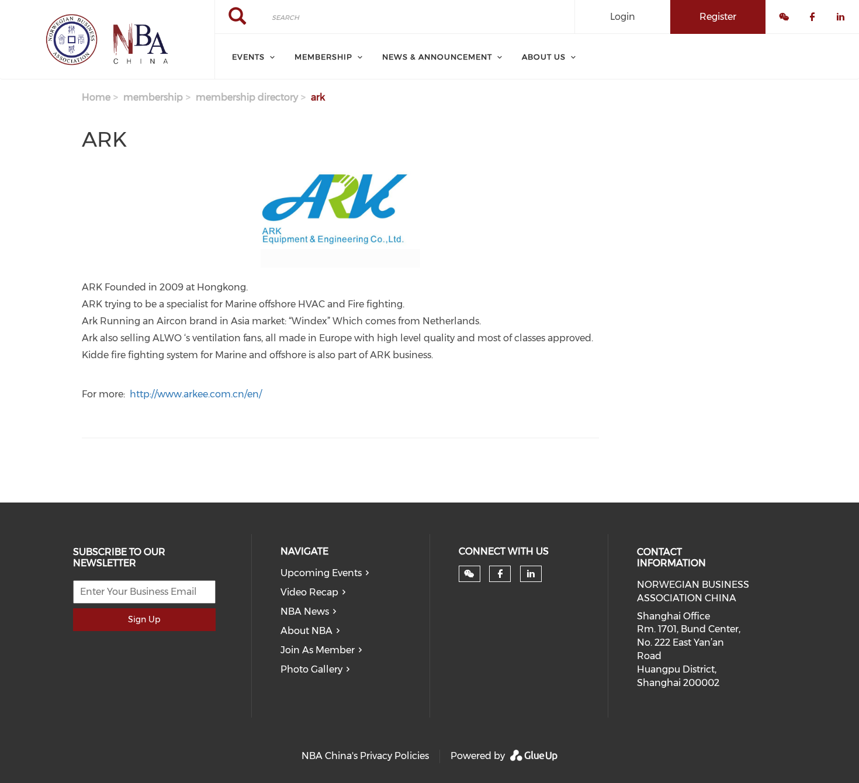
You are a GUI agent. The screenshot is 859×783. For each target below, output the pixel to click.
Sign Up (144, 619)
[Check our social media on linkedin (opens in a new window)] (530, 573)
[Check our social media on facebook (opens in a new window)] (500, 573)
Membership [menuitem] (323, 56)
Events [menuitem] (248, 56)
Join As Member (317, 650)
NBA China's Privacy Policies (365, 755)
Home (96, 97)
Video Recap (309, 592)
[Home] (107, 39)
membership (153, 97)
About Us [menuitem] (544, 56)
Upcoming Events (321, 572)
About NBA (306, 630)
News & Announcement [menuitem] (437, 56)
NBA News (304, 611)
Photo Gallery (311, 669)
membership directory (247, 97)
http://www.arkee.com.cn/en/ (196, 394)
